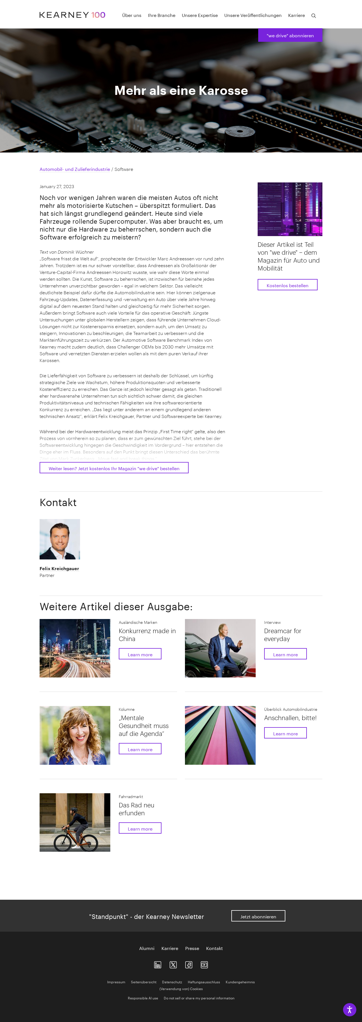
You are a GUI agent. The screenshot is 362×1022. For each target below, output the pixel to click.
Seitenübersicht (143, 981)
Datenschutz (172, 981)
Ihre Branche (161, 14)
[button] (72, 572)
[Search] (313, 16)
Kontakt (214, 947)
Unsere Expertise (200, 14)
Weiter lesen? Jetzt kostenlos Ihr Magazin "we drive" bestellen (114, 467)
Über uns (131, 14)
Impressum (116, 981)
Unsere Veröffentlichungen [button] (253, 14)
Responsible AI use (143, 997)
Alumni (146, 947)
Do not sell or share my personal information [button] (199, 997)
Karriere (169, 947)
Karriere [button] (296, 14)
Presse (192, 947)
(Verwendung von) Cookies (181, 988)
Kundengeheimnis (240, 981)
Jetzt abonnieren (258, 915)
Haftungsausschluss (204, 981)
